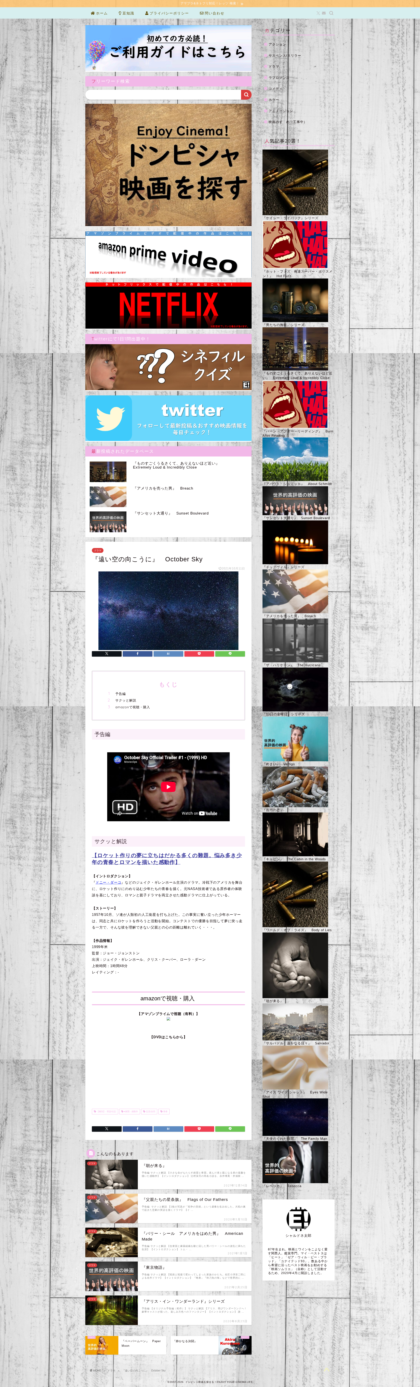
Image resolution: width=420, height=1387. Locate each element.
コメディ (276, 88)
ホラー (274, 100)
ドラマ (97, 550)
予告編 (120, 694)
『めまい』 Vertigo (278, 764)
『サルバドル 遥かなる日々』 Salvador (295, 1043)
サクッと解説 (125, 700)
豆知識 (127, 13)
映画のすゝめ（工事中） (288, 122)
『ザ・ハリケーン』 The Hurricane (291, 665)
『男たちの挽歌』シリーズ (283, 325)
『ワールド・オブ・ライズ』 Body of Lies (297, 930)
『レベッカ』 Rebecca (281, 1186)
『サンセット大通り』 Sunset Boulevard (296, 518)
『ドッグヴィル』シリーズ (283, 567)
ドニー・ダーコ (108, 882)
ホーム (101, 13)
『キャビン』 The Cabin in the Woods (294, 859)
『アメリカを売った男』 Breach (289, 616)
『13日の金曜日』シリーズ (283, 714)
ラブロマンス (279, 77)
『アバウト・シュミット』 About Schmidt (297, 484)
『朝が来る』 (273, 1001)
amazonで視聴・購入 (132, 707)
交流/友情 (150, 1111)
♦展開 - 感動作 (130, 1111)
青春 (165, 1111)
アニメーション (281, 111)
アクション (277, 44)
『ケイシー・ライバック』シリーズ (290, 218)
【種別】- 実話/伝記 (106, 1111)
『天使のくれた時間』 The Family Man (294, 1138)
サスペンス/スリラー (285, 55)
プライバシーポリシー (168, 13)
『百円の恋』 (273, 810)
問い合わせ (213, 13)
